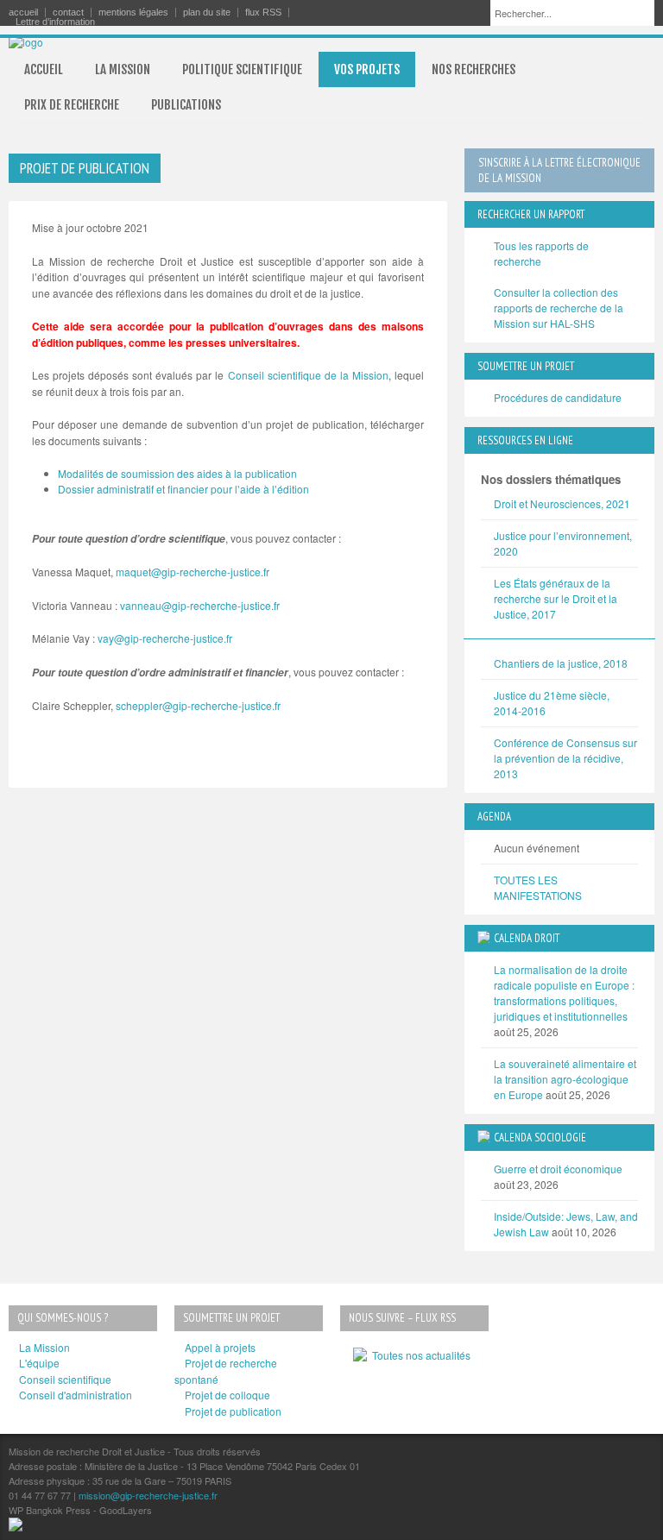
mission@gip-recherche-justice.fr (148, 1495)
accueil (23, 12)
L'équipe (39, 1362)
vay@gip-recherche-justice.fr (165, 638)
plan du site (206, 12)
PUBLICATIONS (186, 105)
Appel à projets (220, 1347)
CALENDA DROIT (526, 938)
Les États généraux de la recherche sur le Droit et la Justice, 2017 (555, 598)
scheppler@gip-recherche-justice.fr (198, 705)
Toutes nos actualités (418, 1355)
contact (68, 12)
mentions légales (133, 12)
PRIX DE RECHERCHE (71, 105)
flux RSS (263, 12)
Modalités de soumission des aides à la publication (177, 473)
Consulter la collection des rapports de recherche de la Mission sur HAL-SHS (558, 307)
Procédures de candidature (558, 397)
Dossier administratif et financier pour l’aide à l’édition (183, 488)
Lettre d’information (55, 22)
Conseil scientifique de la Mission (308, 375)
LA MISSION (122, 69)
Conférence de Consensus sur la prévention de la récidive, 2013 (565, 758)
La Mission (44, 1347)
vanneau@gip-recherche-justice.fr (200, 605)
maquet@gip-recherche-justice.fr (192, 571)
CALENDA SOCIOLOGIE (540, 1137)
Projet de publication (233, 1411)
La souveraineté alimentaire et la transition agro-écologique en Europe (565, 1079)
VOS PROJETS (367, 69)
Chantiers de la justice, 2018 (561, 663)
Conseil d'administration (75, 1394)
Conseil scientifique (65, 1379)
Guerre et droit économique (558, 1168)
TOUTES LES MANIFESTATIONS (538, 887)
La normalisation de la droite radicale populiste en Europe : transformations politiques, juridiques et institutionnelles (564, 992)
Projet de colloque (227, 1394)
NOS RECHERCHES (473, 69)
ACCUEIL (43, 69)
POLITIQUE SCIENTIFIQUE (242, 69)
